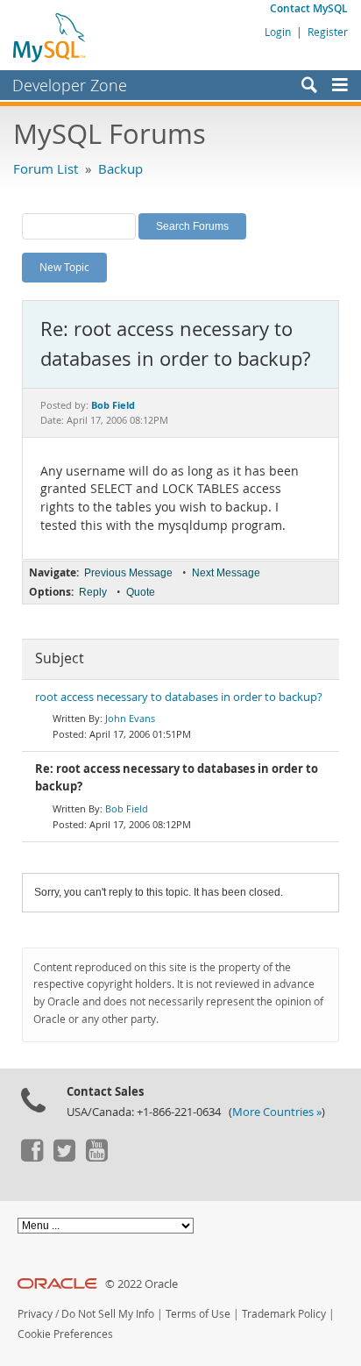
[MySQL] (50, 37)
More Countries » (277, 1112)
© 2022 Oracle (141, 1284)
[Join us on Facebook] (32, 1157)
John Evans (130, 718)
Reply (93, 592)
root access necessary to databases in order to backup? (178, 697)
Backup (120, 168)
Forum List (45, 168)
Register (328, 32)
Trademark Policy (284, 1313)
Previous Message (128, 573)
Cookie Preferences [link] (65, 1334)
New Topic (64, 267)
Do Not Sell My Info (107, 1313)
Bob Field (126, 808)
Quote (140, 592)
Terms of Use (198, 1313)
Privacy (35, 1313)
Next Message (226, 573)
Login (278, 32)
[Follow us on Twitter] (64, 1157)
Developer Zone (69, 85)
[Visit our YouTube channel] (96, 1157)
